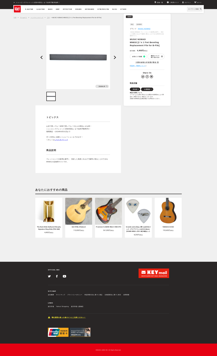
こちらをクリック (61, 140)
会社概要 (51, 295)
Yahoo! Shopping (62, 306)
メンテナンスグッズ (37, 17)
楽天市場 (51, 306)
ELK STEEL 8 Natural (79, 227)
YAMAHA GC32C (168, 227)
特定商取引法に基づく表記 (93, 295)
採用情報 (126, 295)
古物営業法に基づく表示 (113, 295)
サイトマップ (60, 295)
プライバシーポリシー (74, 295)
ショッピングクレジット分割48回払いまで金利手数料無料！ (38, 2)
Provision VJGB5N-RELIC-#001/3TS (108, 227)
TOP (15, 17)
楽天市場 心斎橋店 (77, 306)
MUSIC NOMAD (144, 29)
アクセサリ (23, 17)
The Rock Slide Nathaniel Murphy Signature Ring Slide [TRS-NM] (49, 228)
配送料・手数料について (138, 65)
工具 (48, 17)
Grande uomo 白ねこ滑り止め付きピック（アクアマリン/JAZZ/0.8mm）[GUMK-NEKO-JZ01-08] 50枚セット (138, 229)
